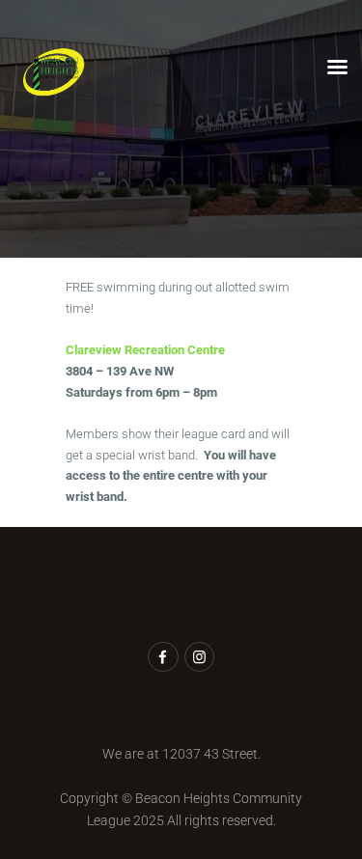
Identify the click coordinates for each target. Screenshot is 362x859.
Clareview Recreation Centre (145, 350)
